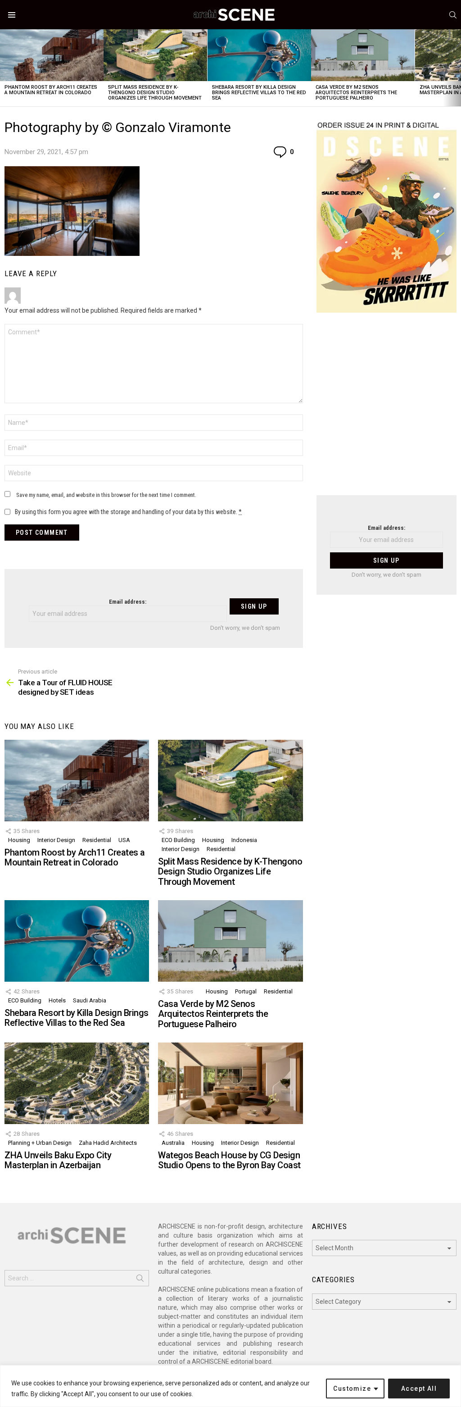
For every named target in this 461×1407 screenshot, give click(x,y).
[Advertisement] (386, 409)
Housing (19, 840)
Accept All (419, 1388)
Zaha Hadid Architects (108, 1142)
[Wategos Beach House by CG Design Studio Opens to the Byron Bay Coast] (230, 1083)
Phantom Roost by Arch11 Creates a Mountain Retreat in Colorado (51, 90)
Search (140, 1280)
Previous (4, 67)
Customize (352, 1388)
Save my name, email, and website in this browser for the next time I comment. (106, 495)
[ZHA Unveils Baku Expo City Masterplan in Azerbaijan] (77, 1083)
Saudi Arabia (89, 1000)
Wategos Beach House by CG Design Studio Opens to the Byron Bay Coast (229, 1160)
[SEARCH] (452, 15)
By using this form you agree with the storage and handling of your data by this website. (128, 511)
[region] (230, 1386)
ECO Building (178, 840)
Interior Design (56, 840)
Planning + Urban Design (40, 1142)
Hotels (57, 1000)
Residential (96, 840)
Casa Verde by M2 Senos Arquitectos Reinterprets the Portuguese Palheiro (356, 92)
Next (456, 67)
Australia (173, 1142)
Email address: (127, 601)
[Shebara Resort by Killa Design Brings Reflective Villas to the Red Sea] (259, 55)
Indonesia (244, 840)
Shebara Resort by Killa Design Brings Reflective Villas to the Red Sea (259, 92)
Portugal (246, 991)
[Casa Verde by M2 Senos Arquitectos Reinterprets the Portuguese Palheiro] (363, 55)
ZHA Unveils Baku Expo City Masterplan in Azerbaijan (58, 1160)
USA (124, 840)
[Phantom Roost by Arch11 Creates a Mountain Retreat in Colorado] (52, 55)
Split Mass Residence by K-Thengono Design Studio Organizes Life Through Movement (155, 92)
